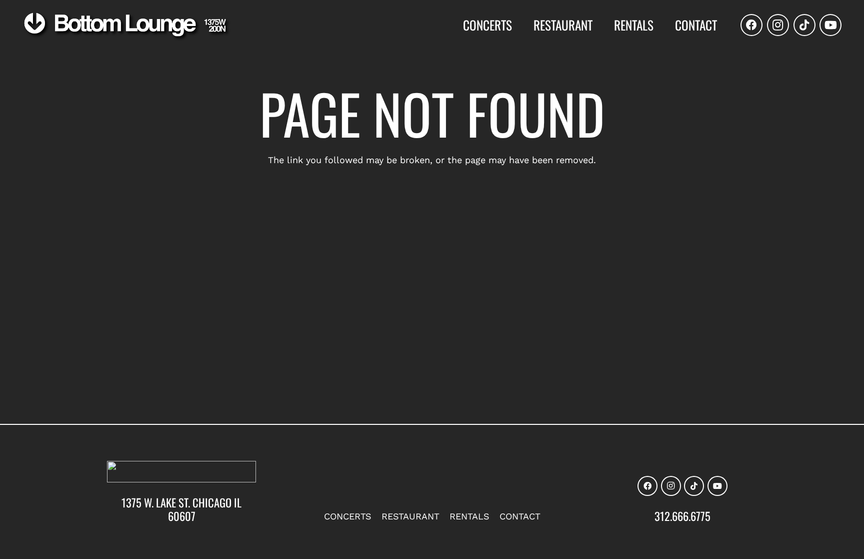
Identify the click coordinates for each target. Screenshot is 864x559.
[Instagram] (778, 25)
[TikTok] (805, 25)
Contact (520, 516)
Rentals (470, 516)
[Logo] (126, 27)
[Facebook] (751, 25)
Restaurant (411, 516)
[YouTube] (831, 25)
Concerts (348, 516)
